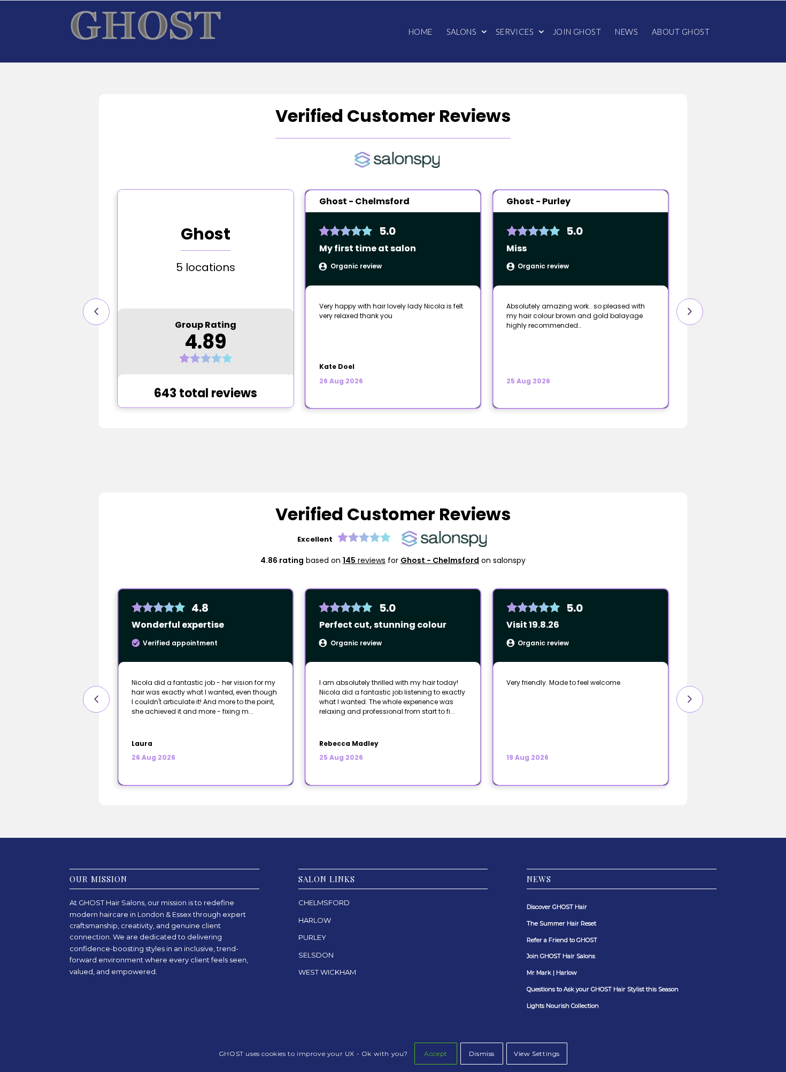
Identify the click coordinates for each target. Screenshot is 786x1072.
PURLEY (312, 937)
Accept (436, 1054)
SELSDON (316, 955)
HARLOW (314, 920)
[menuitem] (421, 32)
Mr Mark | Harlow (552, 972)
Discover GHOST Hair (557, 907)
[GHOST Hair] (150, 32)
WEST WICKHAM (327, 972)
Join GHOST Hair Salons (561, 956)
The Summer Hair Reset (561, 923)
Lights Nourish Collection (563, 1005)
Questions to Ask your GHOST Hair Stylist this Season (603, 989)
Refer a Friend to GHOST (562, 940)
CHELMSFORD (324, 902)
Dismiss (482, 1054)
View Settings (537, 1054)
